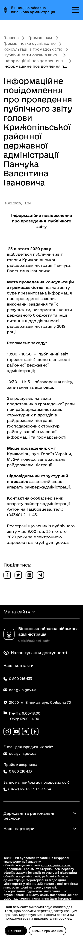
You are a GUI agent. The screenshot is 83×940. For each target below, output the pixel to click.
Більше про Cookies (47, 930)
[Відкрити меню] (75, 10)
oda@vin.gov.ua (22, 753)
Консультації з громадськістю (32, 49)
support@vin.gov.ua (56, 865)
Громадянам (40, 38)
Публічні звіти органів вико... (31, 55)
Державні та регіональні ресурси (28, 815)
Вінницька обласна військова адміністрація (33, 10)
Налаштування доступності (39, 652)
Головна (11, 38)
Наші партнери (18, 828)
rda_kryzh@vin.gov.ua (47, 542)
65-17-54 (43, 789)
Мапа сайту (16, 611)
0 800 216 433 (20, 771)
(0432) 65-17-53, (21, 789)
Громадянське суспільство (29, 43)
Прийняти (15, 930)
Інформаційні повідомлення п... (34, 61)
